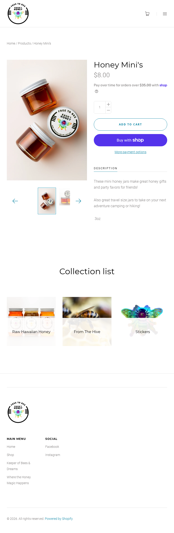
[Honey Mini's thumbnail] (47, 201)
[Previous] (15, 201)
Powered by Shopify (58, 519)
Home (11, 43)
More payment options (130, 152)
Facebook (52, 446)
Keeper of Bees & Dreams (18, 466)
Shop (10, 455)
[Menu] (162, 13)
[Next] (78, 201)
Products (24, 43)
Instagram (52, 455)
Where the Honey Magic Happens (19, 480)
